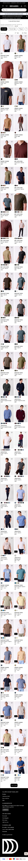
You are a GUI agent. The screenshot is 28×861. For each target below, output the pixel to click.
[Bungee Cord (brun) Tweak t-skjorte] (1, 370)
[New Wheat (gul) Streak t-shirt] (15, 665)
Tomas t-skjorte (4, 215)
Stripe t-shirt (4, 162)
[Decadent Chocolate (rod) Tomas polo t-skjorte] (15, 159)
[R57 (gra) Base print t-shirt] (17, 79)
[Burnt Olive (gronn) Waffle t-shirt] (15, 53)
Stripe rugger (17, 136)
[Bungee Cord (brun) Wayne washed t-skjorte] (18, 583)
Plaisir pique (17, 778)
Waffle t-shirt (17, 57)
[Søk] (3, 9)
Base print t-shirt (18, 83)
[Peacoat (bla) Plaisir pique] (15, 775)
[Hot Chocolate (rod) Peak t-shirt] (1, 79)
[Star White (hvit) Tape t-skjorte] (1, 53)
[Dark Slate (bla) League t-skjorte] (15, 291)
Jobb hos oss (5, 822)
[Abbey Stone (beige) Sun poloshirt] (15, 720)
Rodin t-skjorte (4, 453)
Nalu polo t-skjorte (5, 696)
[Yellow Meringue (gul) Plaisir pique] (17, 775)
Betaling (4, 794)
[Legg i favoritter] (11, 36)
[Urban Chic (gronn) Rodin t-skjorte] (6, 449)
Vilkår (3, 800)
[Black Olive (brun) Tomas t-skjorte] (3, 212)
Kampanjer (4, 831)
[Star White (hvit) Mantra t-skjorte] (3, 720)
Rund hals (12, 29)
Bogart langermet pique (6, 400)
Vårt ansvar (4, 820)
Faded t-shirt (4, 668)
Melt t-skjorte (17, 614)
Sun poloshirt (17, 723)
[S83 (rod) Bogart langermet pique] (6, 397)
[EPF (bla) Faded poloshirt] (15, 692)
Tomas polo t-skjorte (19, 162)
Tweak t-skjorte (4, 374)
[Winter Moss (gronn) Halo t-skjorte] (17, 264)
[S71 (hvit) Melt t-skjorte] (17, 610)
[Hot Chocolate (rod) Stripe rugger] (15, 132)
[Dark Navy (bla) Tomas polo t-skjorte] (17, 159)
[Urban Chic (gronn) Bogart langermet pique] (1, 397)
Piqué (21, 29)
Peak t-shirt (3, 83)
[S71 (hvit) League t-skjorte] (17, 291)
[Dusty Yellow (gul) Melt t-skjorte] (15, 610)
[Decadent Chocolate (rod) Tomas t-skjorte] (4, 212)
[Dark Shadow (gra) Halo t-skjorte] (18, 264)
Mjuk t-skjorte (4, 294)
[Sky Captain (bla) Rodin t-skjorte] (8, 449)
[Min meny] (6, 6)
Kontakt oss (5, 809)
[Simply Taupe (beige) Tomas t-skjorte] (6, 212)
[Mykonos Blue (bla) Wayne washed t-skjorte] (15, 583)
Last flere (14, 785)
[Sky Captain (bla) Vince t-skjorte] (1, 529)
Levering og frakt (6, 796)
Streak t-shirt (17, 668)
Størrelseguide (5, 818)
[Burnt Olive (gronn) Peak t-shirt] (3, 79)
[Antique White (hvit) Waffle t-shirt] (17, 53)
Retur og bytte (5, 798)
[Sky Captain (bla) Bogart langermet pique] (3, 397)
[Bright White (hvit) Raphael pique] (15, 555)
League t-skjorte (18, 294)
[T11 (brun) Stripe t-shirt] (1, 159)
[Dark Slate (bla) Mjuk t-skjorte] (3, 291)
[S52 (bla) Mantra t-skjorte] (1, 720)
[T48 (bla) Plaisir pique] (20, 775)
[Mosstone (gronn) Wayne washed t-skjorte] (17, 583)
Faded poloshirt (17, 696)
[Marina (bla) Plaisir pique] (18, 775)
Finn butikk (4, 815)
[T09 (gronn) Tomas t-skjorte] (8, 212)
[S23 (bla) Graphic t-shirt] (1, 583)
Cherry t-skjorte (18, 751)
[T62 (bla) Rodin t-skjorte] (9, 449)
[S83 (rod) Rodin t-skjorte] (3, 449)
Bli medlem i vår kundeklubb (8, 827)
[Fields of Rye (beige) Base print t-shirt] (15, 79)
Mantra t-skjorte (4, 723)
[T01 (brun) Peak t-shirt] (4, 79)
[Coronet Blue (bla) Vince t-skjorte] (3, 529)
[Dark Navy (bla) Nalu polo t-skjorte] (1, 692)
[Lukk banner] (26, 14)
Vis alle (4, 29)
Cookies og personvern (7, 834)
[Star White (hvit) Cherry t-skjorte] (15, 747)
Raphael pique (17, 559)
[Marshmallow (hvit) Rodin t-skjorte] (1, 450)
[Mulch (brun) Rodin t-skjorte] (4, 449)
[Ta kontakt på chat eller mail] (26, 853)
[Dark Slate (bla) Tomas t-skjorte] (1, 212)
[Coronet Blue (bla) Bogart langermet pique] (4, 397)
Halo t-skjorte (17, 268)
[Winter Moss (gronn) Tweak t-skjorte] (3, 370)
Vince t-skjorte (4, 532)
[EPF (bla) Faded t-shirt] (1, 665)
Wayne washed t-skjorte (19, 586)
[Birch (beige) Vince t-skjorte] (4, 529)
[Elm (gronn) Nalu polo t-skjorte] (3, 692)
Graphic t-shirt (4, 586)
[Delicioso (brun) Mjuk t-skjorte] (1, 291)
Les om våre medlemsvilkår (8, 829)
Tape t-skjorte (4, 57)
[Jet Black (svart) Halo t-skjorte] (15, 265)
